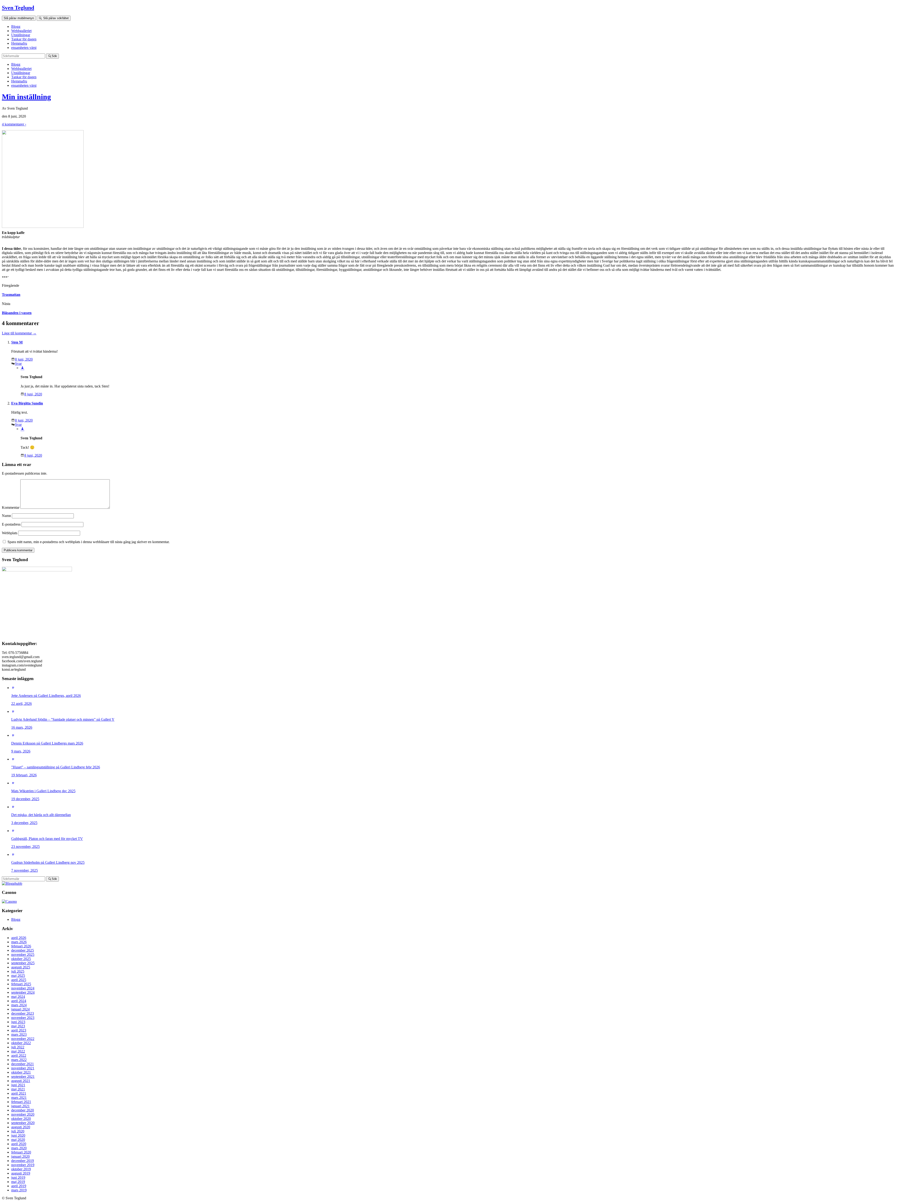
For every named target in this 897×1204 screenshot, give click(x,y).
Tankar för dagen (23, 39)
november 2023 (22, 1018)
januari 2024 (20, 1009)
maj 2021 (18, 1089)
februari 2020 (21, 1152)
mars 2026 (19, 942)
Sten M (17, 342)
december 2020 (22, 1110)
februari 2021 (21, 1102)
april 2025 (18, 980)
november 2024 (22, 988)
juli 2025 (17, 971)
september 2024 (23, 992)
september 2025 (23, 963)
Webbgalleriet (21, 31)
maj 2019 (18, 1182)
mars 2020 (19, 1148)
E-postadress (11, 524)
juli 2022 (17, 1047)
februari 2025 (21, 984)
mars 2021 (19, 1098)
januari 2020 (20, 1156)
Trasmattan (11, 295)
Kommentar (10, 507)
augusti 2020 (20, 1127)
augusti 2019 (20, 1173)
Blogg (15, 27)
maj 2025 (18, 976)
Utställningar (20, 35)
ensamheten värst (23, 48)
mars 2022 (19, 1060)
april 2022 (18, 1055)
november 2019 (22, 1165)
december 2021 (22, 1064)
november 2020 (22, 1114)
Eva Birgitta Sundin (27, 403)
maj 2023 (18, 1026)
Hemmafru (19, 43)
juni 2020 (18, 1135)
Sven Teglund (18, 8)
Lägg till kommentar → (19, 333)
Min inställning (26, 97)
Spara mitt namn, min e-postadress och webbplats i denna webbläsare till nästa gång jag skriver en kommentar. (88, 542)
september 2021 (23, 1077)
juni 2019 (18, 1177)
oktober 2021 (21, 1072)
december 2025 (22, 950)
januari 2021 (20, 1106)
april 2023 (18, 1030)
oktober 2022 (21, 1043)
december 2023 (22, 1013)
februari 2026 (21, 946)
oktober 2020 (21, 1119)
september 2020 (23, 1123)
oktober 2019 (21, 1169)
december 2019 (22, 1161)
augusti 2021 (20, 1081)
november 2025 (22, 955)
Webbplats (9, 533)
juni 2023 (18, 1022)
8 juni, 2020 (24, 359)
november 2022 (22, 1039)
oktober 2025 (21, 959)
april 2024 (18, 1001)
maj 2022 (18, 1051)
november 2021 (22, 1068)
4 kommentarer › (14, 124)
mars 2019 (19, 1190)
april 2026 (18, 938)
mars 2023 (19, 1034)
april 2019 (18, 1186)
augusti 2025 (20, 967)
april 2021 (18, 1093)
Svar (18, 364)
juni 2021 (18, 1085)
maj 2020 (18, 1140)
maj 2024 (18, 997)
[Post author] (22, 368)
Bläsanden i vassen (17, 313)
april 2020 (18, 1144)
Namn (6, 516)
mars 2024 (19, 1005)
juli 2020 (17, 1131)
